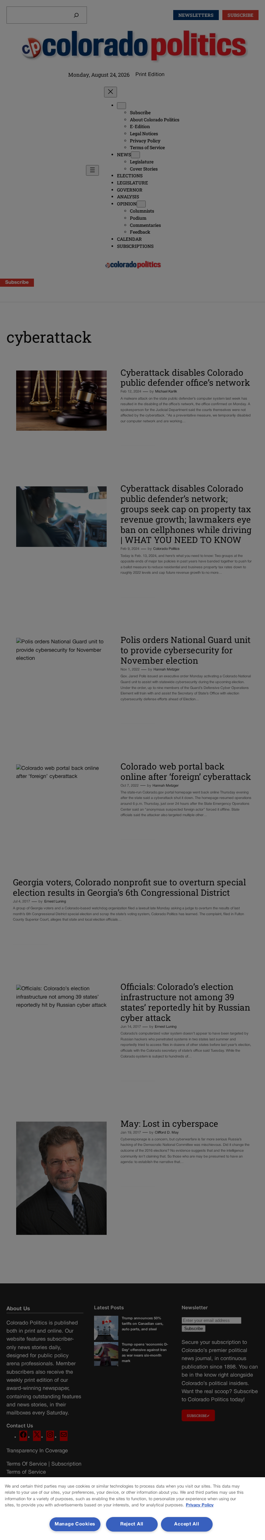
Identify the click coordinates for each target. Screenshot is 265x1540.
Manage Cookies (75, 1524)
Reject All (131, 1524)
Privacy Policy (200, 1505)
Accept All (186, 1524)
